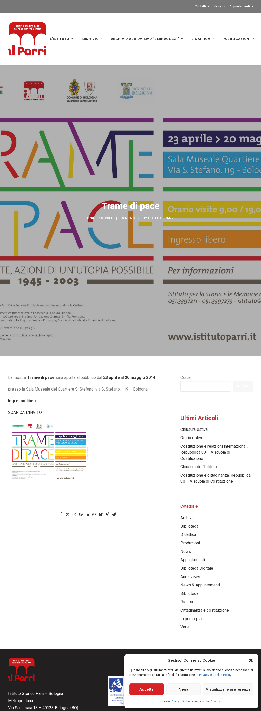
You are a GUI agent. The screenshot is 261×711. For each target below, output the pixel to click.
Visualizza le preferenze (228, 689)
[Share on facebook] (61, 514)
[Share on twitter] (67, 514)
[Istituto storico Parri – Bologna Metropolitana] (27, 39)
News (217, 6)
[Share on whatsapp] (94, 514)
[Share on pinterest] (81, 514)
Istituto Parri (161, 218)
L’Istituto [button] (59, 39)
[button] (250, 660)
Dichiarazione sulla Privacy (201, 701)
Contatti (200, 6)
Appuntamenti (239, 6)
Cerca (185, 377)
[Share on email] (114, 514)
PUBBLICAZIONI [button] (236, 39)
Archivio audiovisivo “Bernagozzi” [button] (145, 39)
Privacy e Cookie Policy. (215, 675)
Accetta (146, 689)
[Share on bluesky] (101, 514)
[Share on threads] (74, 514)
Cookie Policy (169, 701)
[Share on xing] (107, 514)
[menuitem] (203, 6)
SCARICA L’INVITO (25, 412)
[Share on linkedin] (87, 514)
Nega (183, 689)
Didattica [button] (200, 39)
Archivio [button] (89, 39)
